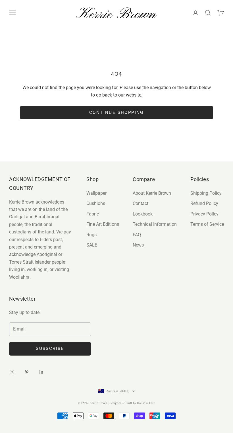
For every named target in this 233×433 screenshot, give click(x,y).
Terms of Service (207, 224)
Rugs (91, 234)
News (138, 245)
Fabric (92, 214)
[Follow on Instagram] (12, 372)
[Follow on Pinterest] (27, 372)
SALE (91, 245)
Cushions (95, 203)
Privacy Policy (204, 214)
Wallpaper (96, 193)
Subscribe (50, 348)
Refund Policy (204, 203)
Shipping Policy (206, 193)
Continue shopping (116, 112)
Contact (140, 203)
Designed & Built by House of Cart (132, 403)
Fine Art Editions (102, 224)
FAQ (137, 234)
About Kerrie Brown (152, 193)
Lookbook (143, 214)
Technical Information (155, 224)
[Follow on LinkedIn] (41, 372)
